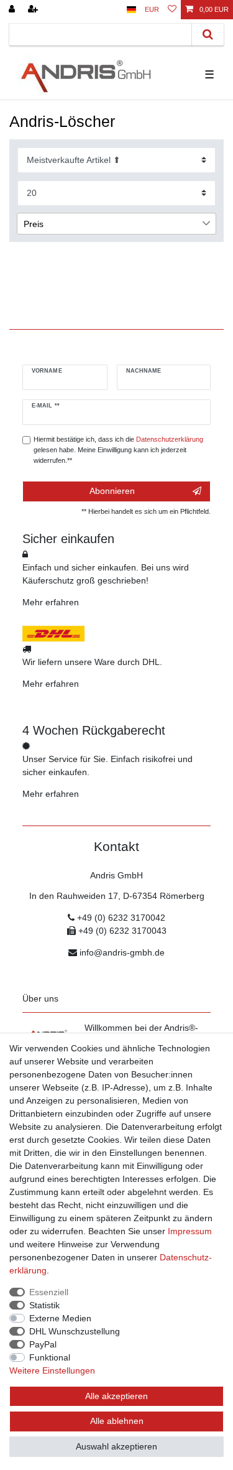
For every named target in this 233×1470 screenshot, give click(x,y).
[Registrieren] (34, 9)
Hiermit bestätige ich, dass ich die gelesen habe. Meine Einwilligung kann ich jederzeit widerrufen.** (118, 449)
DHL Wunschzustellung (74, 1331)
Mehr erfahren (50, 602)
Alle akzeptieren (116, 1396)
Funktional (49, 1357)
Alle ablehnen (117, 1421)
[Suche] (208, 34)
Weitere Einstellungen (52, 1370)
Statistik (44, 1305)
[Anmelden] (13, 9)
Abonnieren (112, 491)
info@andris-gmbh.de (122, 952)
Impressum (190, 1231)
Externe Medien (60, 1318)
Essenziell (48, 1292)
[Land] (131, 9)
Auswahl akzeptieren (116, 1446)
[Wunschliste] (172, 9)
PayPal (43, 1344)
